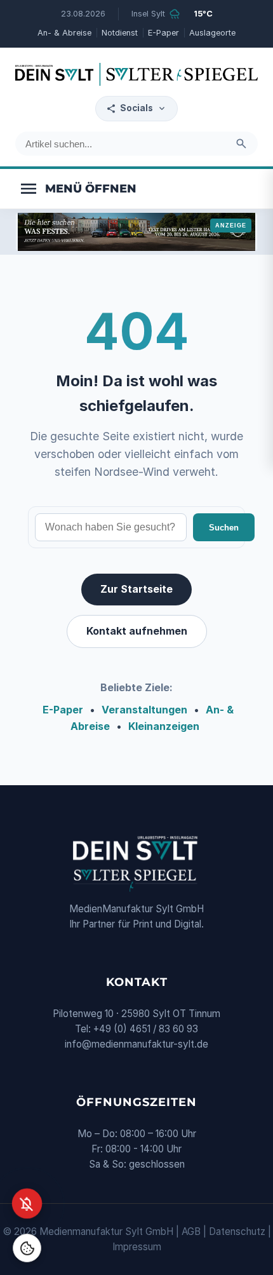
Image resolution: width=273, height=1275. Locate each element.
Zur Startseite (136, 589)
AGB (191, 1231)
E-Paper (163, 32)
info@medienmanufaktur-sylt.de (136, 1044)
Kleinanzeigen (163, 726)
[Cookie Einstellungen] (27, 1248)
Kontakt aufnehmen (136, 630)
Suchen (224, 527)
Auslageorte (212, 32)
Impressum (136, 1247)
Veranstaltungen (144, 709)
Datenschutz (237, 1231)
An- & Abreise (64, 32)
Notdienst (120, 32)
